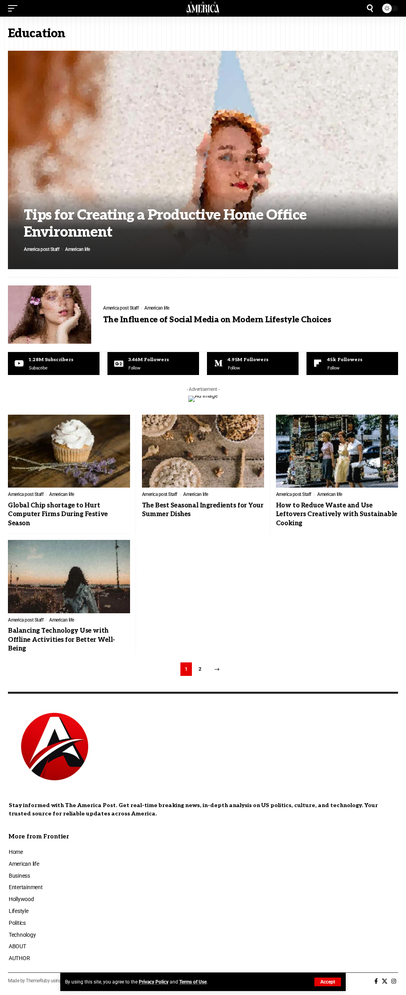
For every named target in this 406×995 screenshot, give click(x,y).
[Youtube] (54, 363)
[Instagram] (393, 981)
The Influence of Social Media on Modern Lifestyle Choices (217, 320)
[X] (384, 981)
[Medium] (253, 363)
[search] (370, 8)
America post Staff (41, 249)
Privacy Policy (154, 982)
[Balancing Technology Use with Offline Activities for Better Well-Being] (69, 576)
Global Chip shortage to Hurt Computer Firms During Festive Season (58, 514)
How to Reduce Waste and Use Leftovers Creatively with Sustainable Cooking (336, 514)
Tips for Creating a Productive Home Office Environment (165, 224)
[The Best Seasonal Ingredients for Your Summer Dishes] (203, 451)
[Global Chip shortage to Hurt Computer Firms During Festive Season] (69, 451)
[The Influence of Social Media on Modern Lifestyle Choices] (49, 314)
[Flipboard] (352, 363)
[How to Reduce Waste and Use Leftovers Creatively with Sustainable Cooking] (337, 451)
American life (77, 249)
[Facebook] (376, 981)
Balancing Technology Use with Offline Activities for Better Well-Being (61, 639)
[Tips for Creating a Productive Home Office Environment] (203, 160)
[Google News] (153, 363)
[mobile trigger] (14, 8)
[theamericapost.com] (203, 8)
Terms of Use (193, 982)
